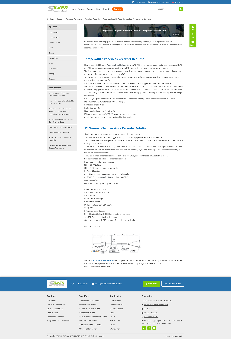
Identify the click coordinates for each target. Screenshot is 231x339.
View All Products (173, 284)
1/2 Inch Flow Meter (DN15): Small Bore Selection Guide (61, 120)
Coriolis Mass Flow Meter (88, 300)
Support (91, 9)
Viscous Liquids (54, 42)
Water (51, 63)
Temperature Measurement (58, 321)
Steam (51, 53)
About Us (106, 9)
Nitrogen (52, 74)
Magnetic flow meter (87, 304)
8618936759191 (81, 283)
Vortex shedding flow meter (89, 324)
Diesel (51, 48)
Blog (98, 9)
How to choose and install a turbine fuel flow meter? (61, 102)
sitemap (167, 336)
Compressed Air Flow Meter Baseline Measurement (59, 94)
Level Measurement (55, 308)
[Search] (181, 9)
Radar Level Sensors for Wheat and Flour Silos (61, 138)
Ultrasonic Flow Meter (87, 329)
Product (81, 9)
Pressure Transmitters (56, 304)
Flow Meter (51, 300)
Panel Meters (52, 312)
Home (73, 9)
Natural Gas (53, 58)
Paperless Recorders (55, 316)
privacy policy (177, 336)
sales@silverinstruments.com (160, 2)
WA (191, 37)
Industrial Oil (53, 32)
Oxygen (52, 79)
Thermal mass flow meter (89, 308)
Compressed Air (54, 37)
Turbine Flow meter (86, 312)
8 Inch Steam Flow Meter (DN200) (61, 127)
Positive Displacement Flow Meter (92, 316)
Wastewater (53, 68)
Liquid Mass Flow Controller (59, 132)
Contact (117, 9)
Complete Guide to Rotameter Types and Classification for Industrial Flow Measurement (60, 111)
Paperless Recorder (92, 19)
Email (192, 29)
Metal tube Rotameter (87, 321)
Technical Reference (74, 19)
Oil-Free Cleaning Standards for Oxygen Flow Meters (60, 146)
